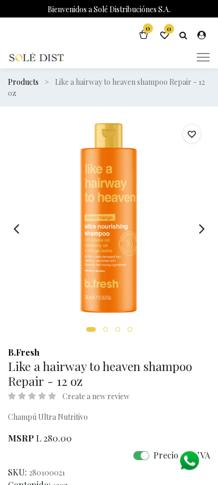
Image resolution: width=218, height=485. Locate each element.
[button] (91, 329)
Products (23, 82)
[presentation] (16, 228)
